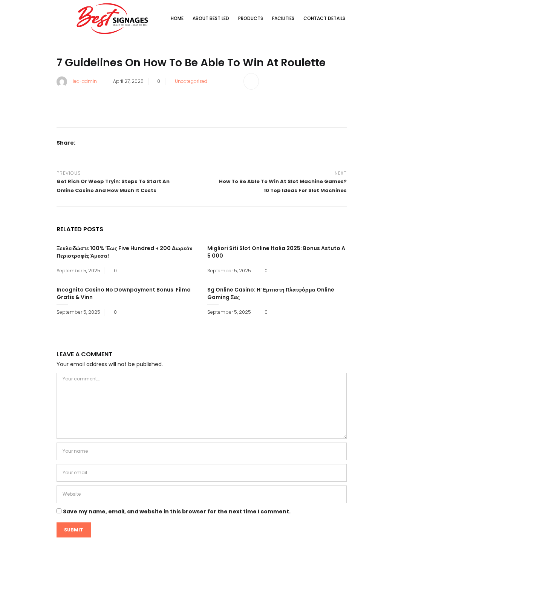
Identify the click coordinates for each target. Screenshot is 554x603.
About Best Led (211, 18)
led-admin (85, 81)
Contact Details (324, 18)
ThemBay (348, 591)
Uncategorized (191, 81)
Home (177, 18)
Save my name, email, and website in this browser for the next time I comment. (177, 511)
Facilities (283, 18)
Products (250, 18)
